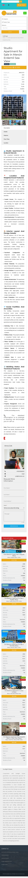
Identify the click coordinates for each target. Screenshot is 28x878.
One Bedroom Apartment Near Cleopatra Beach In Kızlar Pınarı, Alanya (14, 737)
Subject (5, 505)
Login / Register (22, 5)
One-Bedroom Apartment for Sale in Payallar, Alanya (14, 599)
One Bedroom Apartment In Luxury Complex (14, 691)
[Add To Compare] (22, 117)
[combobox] (14, 507)
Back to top (22, 873)
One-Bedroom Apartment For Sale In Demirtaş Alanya (14, 645)
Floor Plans (6, 139)
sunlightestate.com (19, 476)
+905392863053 (20, 471)
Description (7, 128)
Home (4, 37)
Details (5, 131)
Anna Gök (8, 446)
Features (6, 135)
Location (6, 142)
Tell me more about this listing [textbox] (11, 508)
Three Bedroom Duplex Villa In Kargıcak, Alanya (14, 555)
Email (23, 473)
